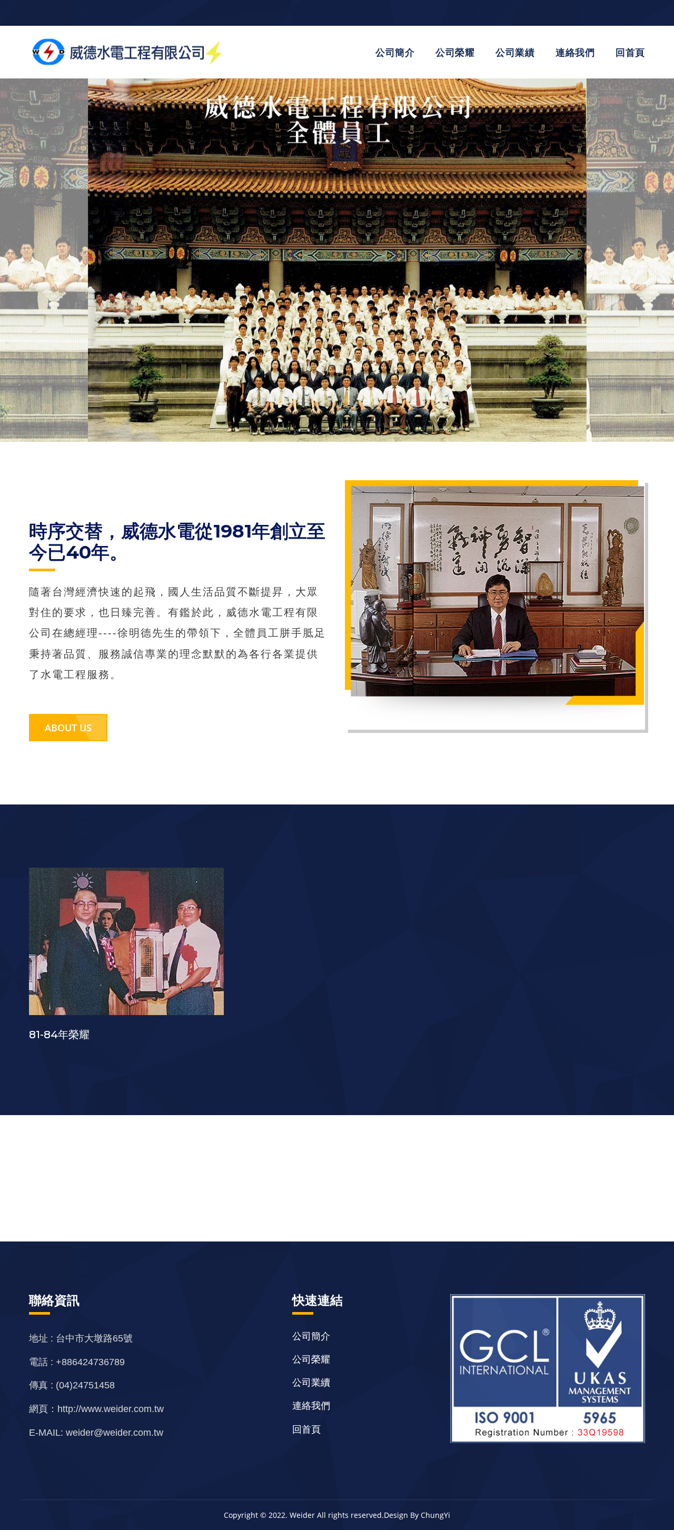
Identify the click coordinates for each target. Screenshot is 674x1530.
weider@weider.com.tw (114, 1432)
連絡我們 (575, 52)
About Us (68, 727)
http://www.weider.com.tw (110, 1409)
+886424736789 (90, 1362)
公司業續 (311, 1382)
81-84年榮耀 (59, 1034)
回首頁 (630, 52)
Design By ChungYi (417, 1515)
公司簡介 (394, 52)
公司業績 (514, 52)
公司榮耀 (454, 52)
